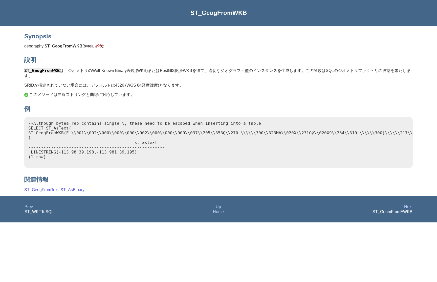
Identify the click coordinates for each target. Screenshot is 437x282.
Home (218, 212)
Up (218, 206)
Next (408, 206)
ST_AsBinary (72, 190)
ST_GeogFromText (41, 190)
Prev (29, 206)
